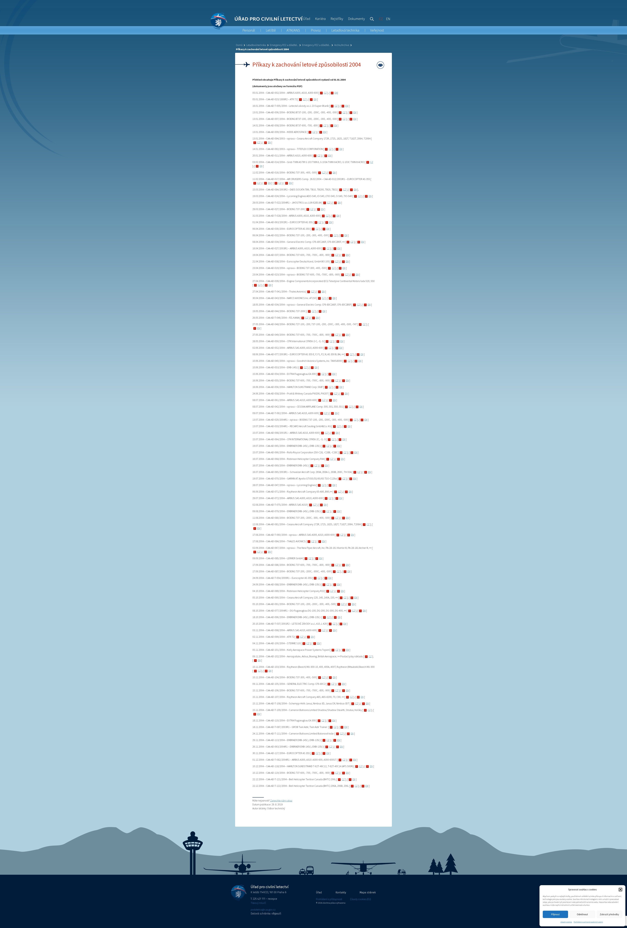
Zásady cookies (566, 922)
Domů (239, 45)
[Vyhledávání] (371, 19)
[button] (620, 889)
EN (315, 99)
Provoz (316, 30)
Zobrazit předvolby (609, 914)
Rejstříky (337, 18)
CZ (325, 92)
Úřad (306, 18)
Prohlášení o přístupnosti (329, 899)
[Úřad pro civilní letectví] (218, 20)
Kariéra (320, 18)
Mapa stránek (368, 892)
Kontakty (341, 892)
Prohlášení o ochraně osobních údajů (588, 922)
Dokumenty (356, 18)
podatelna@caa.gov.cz (263, 909)
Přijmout (555, 914)
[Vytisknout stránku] (380, 65)
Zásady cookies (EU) (360, 899)
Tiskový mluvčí (258, 902)
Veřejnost (377, 30)
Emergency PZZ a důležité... (284, 45)
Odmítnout (582, 914)
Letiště (271, 30)
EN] (336, 92)
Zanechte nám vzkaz (281, 800)
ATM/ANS (293, 30)
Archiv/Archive (341, 45)
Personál (248, 30)
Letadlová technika (345, 30)
